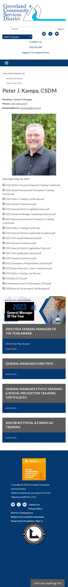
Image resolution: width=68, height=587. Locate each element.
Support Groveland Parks (35, 52)
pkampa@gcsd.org (30, 107)
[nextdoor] (57, 34)
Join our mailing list (48, 583)
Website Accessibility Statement (27, 517)
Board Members (14, 78)
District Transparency (22, 513)
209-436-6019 (19, 103)
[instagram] (44, 34)
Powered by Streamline (22, 521)
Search (60, 29)
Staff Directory (14, 83)
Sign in (39, 521)
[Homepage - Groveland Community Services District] (34, 14)
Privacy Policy (35, 508)
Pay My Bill (35, 47)
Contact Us (35, 41)
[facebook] (50, 34)
